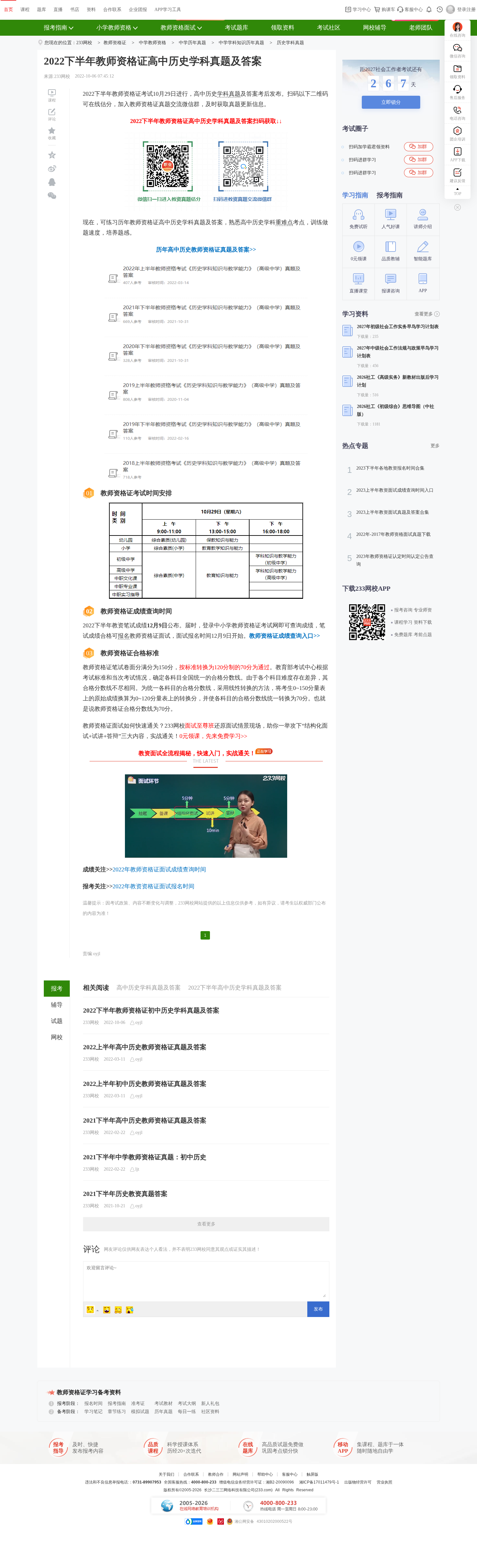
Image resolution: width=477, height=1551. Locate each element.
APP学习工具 (167, 9)
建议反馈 (457, 180)
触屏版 (312, 1474)
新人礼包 (210, 1403)
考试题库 (236, 27)
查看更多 (206, 1224)
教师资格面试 (178, 27)
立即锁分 (391, 102)
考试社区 (328, 27)
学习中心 (361, 9)
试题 (57, 1021)
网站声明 (240, 1474)
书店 (74, 9)
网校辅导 (374, 27)
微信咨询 (457, 56)
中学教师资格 (152, 42)
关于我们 (166, 1474)
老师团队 (421, 27)
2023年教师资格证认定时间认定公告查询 (390, 560)
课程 (25, 9)
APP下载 (457, 160)
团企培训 (457, 139)
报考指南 (55, 27)
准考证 (138, 1403)
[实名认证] (220, 1521)
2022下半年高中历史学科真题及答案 (235, 987)
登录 (461, 9)
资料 (91, 9)
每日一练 (187, 1411)
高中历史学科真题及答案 (148, 987)
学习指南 (355, 195)
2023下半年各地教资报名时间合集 (385, 470)
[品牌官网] (193, 1521)
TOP (457, 193)
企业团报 (138, 9)
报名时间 (93, 1403)
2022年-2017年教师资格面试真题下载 (389, 536)
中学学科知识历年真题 (241, 42)
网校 (57, 1037)
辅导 (57, 1005)
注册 (471, 9)
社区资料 (210, 1411)
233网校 (84, 42)
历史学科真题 (290, 42)
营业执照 (384, 1482)
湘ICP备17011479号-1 (319, 1482)
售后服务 (457, 97)
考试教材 (163, 1403)
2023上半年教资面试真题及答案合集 (388, 514)
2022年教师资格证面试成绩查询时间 (159, 869)
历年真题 (163, 1411)
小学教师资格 (113, 27)
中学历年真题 (192, 42)
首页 (8, 9)
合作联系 (112, 9)
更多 (435, 445)
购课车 (387, 9)
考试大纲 (187, 1403)
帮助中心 (265, 1474)
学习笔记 (93, 1411)
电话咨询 (457, 118)
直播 (58, 9)
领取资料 (282, 27)
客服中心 (413, 9)
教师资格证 (115, 42)
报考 (57, 988)
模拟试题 (140, 1411)
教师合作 (216, 1474)
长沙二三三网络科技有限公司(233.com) (238, 1490)
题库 (41, 9)
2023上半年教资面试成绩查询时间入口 (390, 492)
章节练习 (117, 1411)
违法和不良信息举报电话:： (123, 1482)
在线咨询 (457, 35)
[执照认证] (210, 1521)
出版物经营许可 (358, 1482)
